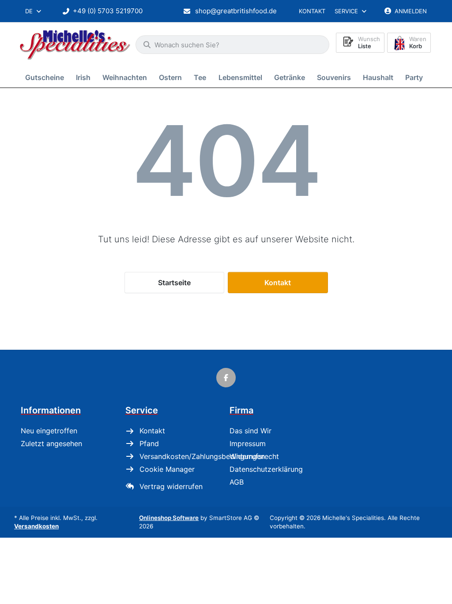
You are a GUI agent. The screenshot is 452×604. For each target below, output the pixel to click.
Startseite (174, 282)
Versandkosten (36, 526)
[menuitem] (46, 77)
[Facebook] (226, 377)
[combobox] (34, 11)
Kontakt (312, 11)
